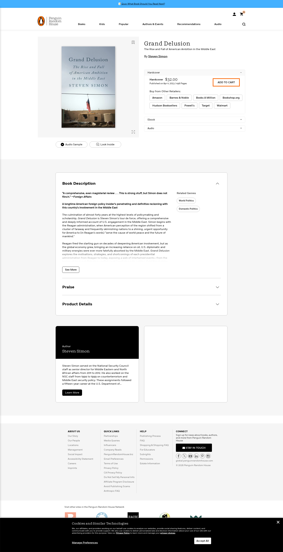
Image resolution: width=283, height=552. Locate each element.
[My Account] (234, 13)
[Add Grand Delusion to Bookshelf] (133, 42)
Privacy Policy (111, 468)
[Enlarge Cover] (133, 132)
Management (75, 449)
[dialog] (141, 535)
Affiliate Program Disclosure (119, 481)
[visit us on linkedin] (196, 456)
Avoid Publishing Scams (117, 486)
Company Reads (113, 449)
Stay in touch (195, 448)
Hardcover (195, 72)
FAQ (142, 440)
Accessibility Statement (80, 458)
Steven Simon (157, 57)
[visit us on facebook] (178, 456)
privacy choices (167, 533)
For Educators (147, 449)
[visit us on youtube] (190, 456)
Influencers (110, 445)
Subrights (145, 454)
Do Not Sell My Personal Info (119, 477)
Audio (195, 128)
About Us (74, 431)
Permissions (146, 458)
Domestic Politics (188, 208)
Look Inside (107, 144)
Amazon (157, 98)
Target (206, 105)
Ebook (195, 119)
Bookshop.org (231, 98)
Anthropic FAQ (112, 491)
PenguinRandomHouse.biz (118, 454)
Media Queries (112, 440)
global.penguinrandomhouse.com (194, 460)
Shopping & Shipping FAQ (154, 445)
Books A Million (205, 98)
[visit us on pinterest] (202, 456)
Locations (73, 445)
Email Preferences (113, 458)
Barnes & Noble (179, 98)
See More (71, 270)
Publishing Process (150, 436)
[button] (81, 24)
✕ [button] (278, 522)
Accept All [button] (202, 541)
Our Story (73, 436)
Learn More (73, 393)
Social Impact (75, 454)
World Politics (186, 200)
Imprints (72, 468)
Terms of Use (111, 463)
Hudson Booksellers (164, 105)
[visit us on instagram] (208, 456)
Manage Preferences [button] (85, 542)
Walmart (222, 105)
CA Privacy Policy (113, 472)
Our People (74, 440)
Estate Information (150, 463)
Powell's (189, 105)
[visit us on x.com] (184, 456)
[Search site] (243, 24)
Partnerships (111, 436)
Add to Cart (226, 82)
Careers (72, 463)
